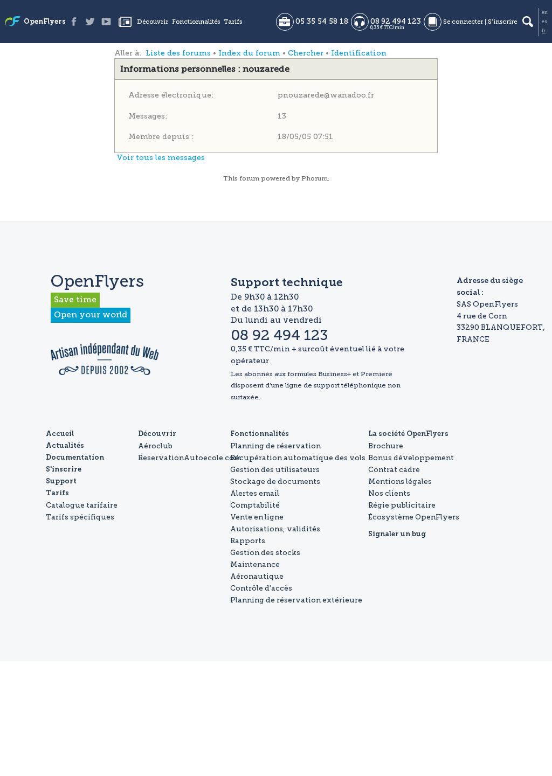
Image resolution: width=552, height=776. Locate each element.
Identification (359, 53)
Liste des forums (178, 53)
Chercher (305, 53)
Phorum (314, 178)
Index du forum (249, 53)
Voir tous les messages (160, 157)
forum (249, 178)
